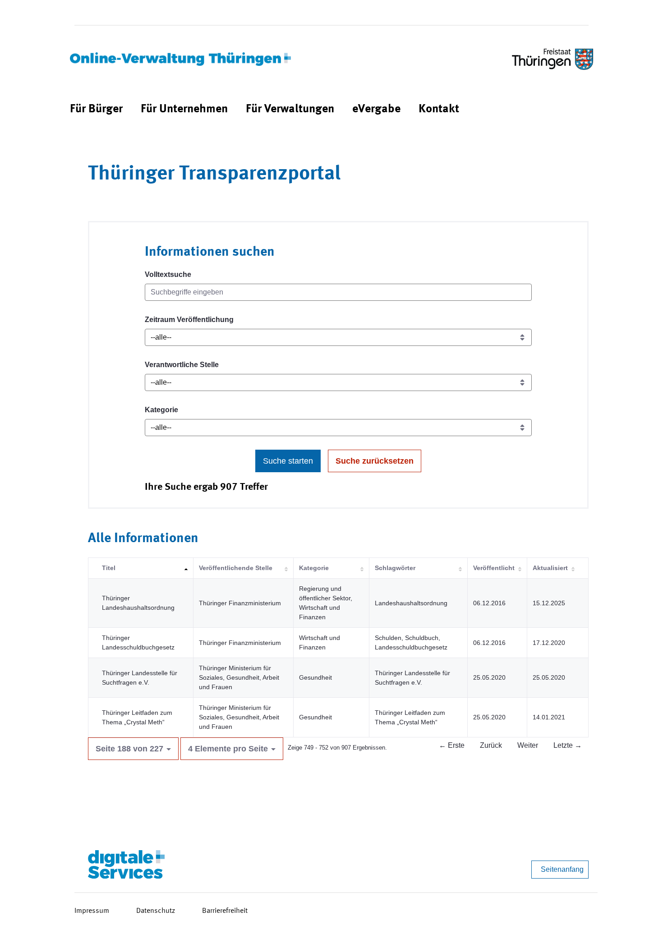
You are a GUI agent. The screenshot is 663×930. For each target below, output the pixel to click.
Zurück (491, 745)
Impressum (91, 911)
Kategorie (161, 410)
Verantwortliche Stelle (182, 364)
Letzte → (567, 745)
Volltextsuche (168, 274)
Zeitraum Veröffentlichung (189, 319)
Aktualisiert (550, 567)
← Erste (452, 745)
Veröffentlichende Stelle (235, 567)
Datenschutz (155, 911)
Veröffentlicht (494, 567)
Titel (108, 567)
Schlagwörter (395, 567)
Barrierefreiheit (225, 911)
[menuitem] (96, 109)
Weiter (527, 745)
